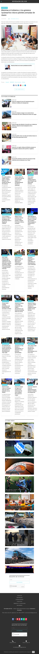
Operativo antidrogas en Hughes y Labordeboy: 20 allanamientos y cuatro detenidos (32, 261)
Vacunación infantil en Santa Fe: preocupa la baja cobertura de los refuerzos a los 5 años (23, 159)
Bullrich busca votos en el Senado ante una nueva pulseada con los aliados (6, 389)
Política (30, 214)
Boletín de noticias (16, 577)
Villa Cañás (5, 343)
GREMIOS (12, 82)
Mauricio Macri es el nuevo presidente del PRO (21, 65)
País (3, 174)
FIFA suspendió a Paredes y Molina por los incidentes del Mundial (15, 490)
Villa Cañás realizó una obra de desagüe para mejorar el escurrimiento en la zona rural (32, 349)
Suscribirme (19, 582)
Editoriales (19, 597)
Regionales (18, 174)
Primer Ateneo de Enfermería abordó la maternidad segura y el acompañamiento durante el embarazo (19, 181)
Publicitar (19, 601)
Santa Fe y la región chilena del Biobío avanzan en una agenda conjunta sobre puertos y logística (24, 148)
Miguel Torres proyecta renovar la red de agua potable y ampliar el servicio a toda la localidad (19, 220)
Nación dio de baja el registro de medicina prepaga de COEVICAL (15, 436)
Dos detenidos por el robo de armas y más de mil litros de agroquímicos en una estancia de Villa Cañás (6, 349)
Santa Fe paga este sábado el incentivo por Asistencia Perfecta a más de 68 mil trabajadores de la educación (24, 126)
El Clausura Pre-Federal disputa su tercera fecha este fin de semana (15, 472)
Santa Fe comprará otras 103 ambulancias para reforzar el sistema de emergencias (23, 102)
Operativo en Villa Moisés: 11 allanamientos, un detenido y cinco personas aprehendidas (19, 349)
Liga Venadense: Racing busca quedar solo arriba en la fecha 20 (15, 454)
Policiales (18, 301)
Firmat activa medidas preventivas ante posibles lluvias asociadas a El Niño (6, 306)
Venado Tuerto (19, 343)
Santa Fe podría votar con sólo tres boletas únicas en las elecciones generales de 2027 (24, 136)
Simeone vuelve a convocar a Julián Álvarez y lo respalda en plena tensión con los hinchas (32, 307)
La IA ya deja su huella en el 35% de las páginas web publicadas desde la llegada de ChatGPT (6, 220)
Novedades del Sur (15, 19)
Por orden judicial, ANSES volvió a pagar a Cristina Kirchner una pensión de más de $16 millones (6, 180)
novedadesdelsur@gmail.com (19, 647)
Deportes (30, 174)
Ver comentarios (19, 89)
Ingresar (20, 605)
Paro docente (18, 82)
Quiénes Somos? (19, 599)
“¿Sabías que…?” (6, 214)
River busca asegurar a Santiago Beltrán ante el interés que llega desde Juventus (32, 180)
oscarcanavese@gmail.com (31, 612)
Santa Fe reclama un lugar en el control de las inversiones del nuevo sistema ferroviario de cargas (24, 113)
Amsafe (7, 82)
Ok (33, 652)
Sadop (23, 82)
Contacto (19, 595)
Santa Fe (4, 7)
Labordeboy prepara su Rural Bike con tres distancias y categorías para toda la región (19, 261)
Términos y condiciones (19, 603)
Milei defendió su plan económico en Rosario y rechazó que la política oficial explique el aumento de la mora (32, 221)
